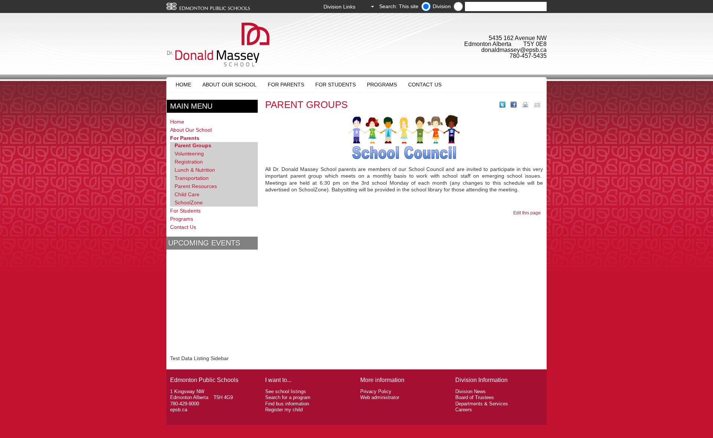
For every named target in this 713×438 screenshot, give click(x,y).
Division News (470, 391)
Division (442, 6)
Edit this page (528, 212)
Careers (463, 409)
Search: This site (399, 6)
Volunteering (189, 154)
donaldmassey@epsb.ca (514, 50)
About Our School (229, 85)
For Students (335, 85)
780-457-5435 (528, 56)
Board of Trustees (474, 397)
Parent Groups (193, 145)
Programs (382, 85)
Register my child (284, 409)
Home (183, 85)
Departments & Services (481, 403)
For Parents (286, 85)
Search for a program (287, 397)
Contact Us (425, 85)
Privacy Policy (375, 391)
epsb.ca (178, 409)
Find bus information (287, 403)
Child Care (187, 194)
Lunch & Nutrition (195, 170)
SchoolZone (189, 202)
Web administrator (379, 397)
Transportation (192, 178)
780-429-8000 (184, 403)
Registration (189, 162)
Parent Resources (196, 186)
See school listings (285, 391)
